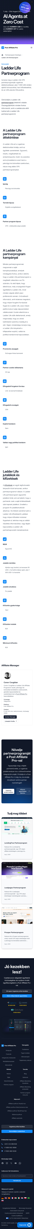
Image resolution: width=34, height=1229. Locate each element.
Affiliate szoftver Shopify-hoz (17, 1103)
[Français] (12, 1198)
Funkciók (8, 1054)
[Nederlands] (22, 1198)
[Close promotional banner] (32, 2)
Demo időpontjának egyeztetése (17, 996)
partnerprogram (7, 103)
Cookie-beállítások (17, 1215)
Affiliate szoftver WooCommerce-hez (17, 1107)
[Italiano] (19, 1198)
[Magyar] (16, 1198)
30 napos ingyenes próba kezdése (17, 991)
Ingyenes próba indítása (8, 791)
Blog (25, 1073)
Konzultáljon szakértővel (17, 1131)
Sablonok (25, 1077)
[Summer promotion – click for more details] (17, 22)
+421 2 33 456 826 (10, 1144)
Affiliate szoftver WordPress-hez (17, 1111)
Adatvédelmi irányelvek (17, 1210)
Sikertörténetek (8, 1081)
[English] (6, 1198)
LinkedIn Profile (10, 721)
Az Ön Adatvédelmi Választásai (18, 1218)
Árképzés (9, 1050)
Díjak (8, 1077)
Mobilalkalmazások (8, 1061)
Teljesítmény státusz (25, 1060)
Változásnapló (25, 1056)
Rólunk (9, 1073)
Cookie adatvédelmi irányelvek (14, 1213)
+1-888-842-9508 (10, 1147)
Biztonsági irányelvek (25, 1208)
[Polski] (25, 1198)
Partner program (9, 1084)
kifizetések (8, 485)
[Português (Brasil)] (29, 1198)
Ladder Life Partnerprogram (9, 57)
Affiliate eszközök (17, 1118)
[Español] (9, 1198)
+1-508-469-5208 (10, 1151)
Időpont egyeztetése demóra (22, 791)
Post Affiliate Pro (21, 694)
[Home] (2, 55)
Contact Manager (10, 717)
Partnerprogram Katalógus (13, 55)
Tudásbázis (25, 1049)
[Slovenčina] (2, 1201)
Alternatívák (8, 1065)
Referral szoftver (17, 1114)
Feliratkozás (17, 1180)
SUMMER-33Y (11, 29)
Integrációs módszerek (9, 1057)
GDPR (27, 1213)
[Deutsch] (2, 1198)
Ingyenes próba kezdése (17, 1126)
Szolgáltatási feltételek (9, 1208)
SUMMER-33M (15, 27)
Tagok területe (25, 1053)
